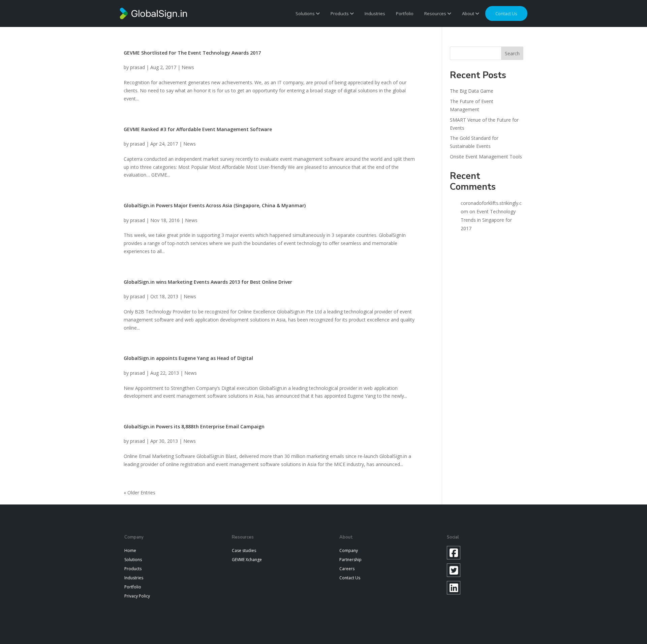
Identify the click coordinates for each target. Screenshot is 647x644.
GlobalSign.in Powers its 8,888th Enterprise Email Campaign (194, 426)
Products (340, 13)
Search (512, 53)
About (468, 13)
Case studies (244, 550)
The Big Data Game (471, 91)
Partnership (350, 559)
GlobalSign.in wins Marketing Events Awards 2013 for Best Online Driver (208, 282)
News (188, 67)
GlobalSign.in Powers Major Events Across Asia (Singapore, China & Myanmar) (215, 205)
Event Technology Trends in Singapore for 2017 (488, 220)
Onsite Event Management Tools (486, 156)
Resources (435, 13)
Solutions (306, 13)
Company (348, 550)
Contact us (506, 13)
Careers (347, 569)
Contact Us (349, 578)
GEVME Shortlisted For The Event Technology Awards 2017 (192, 53)
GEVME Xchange (247, 559)
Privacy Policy (137, 596)
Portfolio (404, 13)
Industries (375, 13)
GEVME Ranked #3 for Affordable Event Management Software (198, 129)
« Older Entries (139, 492)
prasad (137, 67)
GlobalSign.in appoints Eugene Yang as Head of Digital (188, 358)
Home (130, 550)
